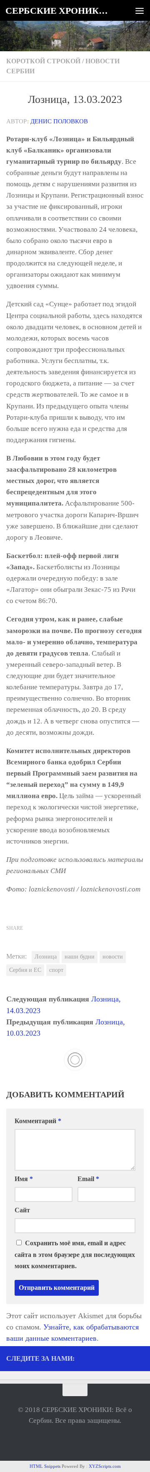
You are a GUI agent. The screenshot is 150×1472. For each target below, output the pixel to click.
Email (88, 1178)
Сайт (22, 1210)
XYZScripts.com (105, 1466)
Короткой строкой (43, 61)
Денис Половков (59, 121)
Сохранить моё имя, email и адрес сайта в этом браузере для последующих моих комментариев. (75, 1254)
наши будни (80, 957)
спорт (56, 970)
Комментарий (38, 1120)
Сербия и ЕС (25, 970)
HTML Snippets (45, 1466)
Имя (24, 1178)
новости (112, 957)
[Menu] (139, 10)
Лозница (46, 957)
